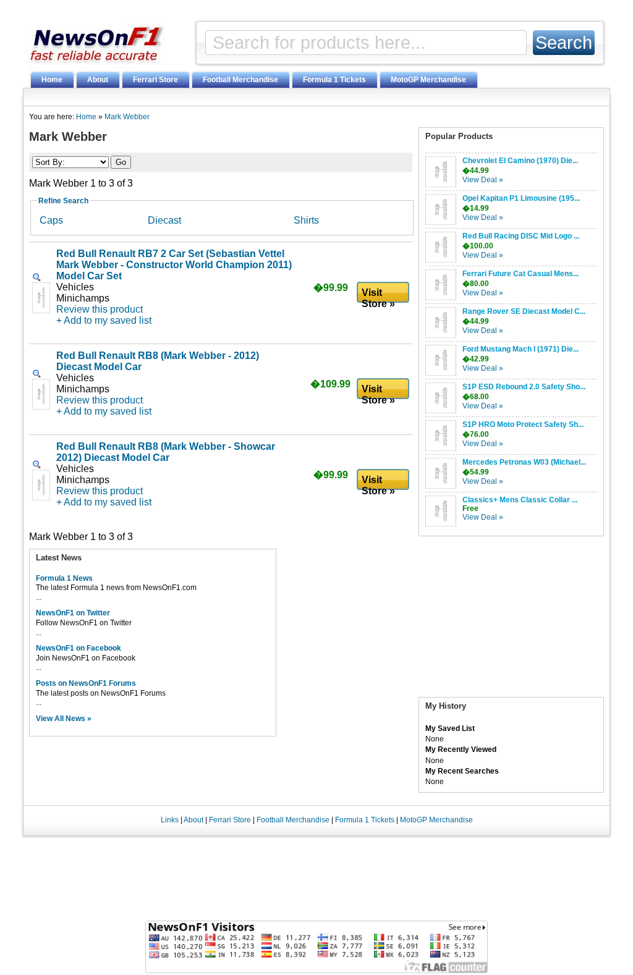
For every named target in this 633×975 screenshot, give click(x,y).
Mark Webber (127, 116)
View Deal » (482, 179)
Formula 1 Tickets (334, 79)
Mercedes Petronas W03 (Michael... (524, 462)
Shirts (306, 220)
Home (51, 79)
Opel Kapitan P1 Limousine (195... (521, 198)
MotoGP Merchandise (428, 79)
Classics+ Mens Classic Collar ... (519, 500)
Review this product (99, 309)
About (97, 79)
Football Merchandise (240, 79)
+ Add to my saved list (103, 320)
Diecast (164, 220)
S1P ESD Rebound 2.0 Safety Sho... (523, 386)
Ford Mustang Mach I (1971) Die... (520, 349)
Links (170, 820)
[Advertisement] (511, 619)
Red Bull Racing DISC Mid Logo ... (520, 236)
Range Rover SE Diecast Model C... (523, 311)
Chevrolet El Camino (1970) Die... (520, 160)
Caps (51, 220)
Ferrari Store (155, 79)
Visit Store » (378, 295)
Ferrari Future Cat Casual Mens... (520, 273)
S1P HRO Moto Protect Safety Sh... (523, 424)
